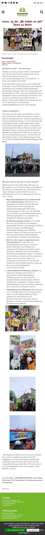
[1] (23, 267)
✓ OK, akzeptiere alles (15, 530)
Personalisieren (33, 530)
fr (35, 3)
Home (4, 54)
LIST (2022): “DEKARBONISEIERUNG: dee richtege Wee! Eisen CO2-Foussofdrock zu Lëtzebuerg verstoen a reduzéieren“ (22, 480)
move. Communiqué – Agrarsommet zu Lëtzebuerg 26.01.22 (11, 63)
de (41, 3)
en (38, 3)
